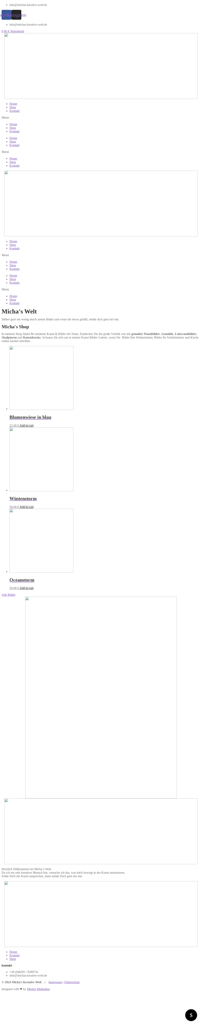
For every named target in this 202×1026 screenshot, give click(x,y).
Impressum (55, 982)
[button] (101, 117)
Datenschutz (72, 982)
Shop (12, 107)
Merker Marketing (38, 989)
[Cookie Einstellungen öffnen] (31, 1022)
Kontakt (14, 111)
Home (13, 103)
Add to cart (27, 425)
